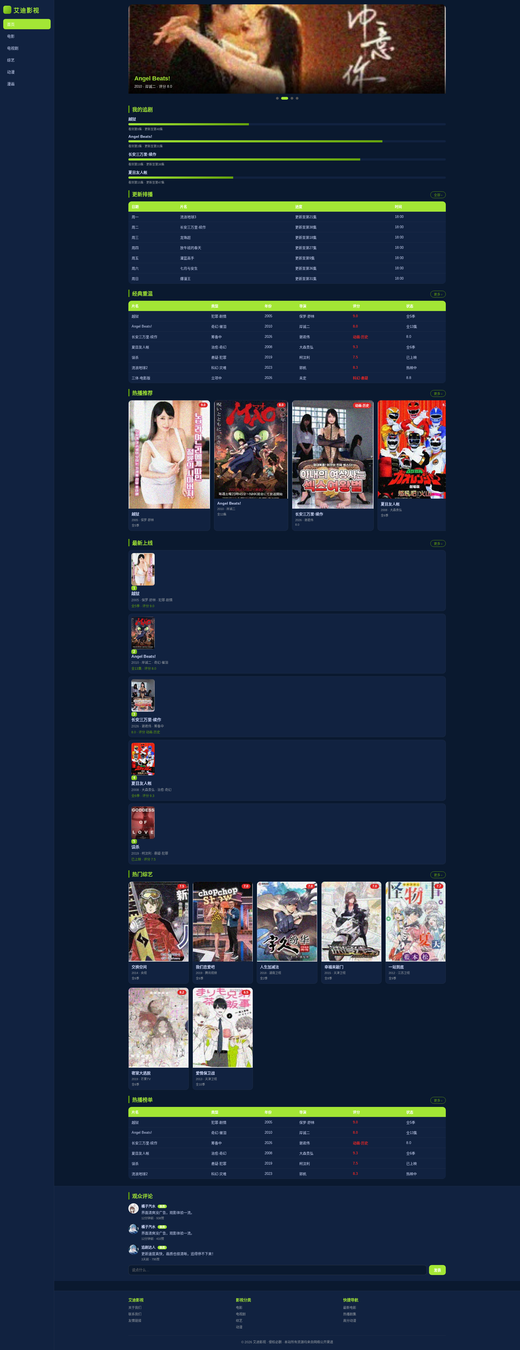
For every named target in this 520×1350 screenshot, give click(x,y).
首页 (11, 24)
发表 (437, 1270)
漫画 (11, 84)
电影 (11, 36)
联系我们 (134, 1314)
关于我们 (134, 1308)
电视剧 (12, 48)
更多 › (438, 294)
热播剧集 (349, 1314)
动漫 (11, 72)
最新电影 (349, 1308)
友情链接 (134, 1321)
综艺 (11, 60)
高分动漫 (349, 1321)
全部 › (438, 195)
